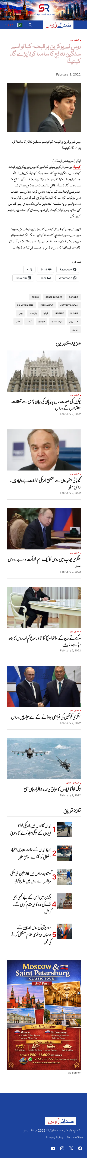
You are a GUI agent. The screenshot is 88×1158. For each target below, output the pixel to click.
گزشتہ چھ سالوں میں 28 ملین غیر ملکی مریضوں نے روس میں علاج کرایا (30, 877)
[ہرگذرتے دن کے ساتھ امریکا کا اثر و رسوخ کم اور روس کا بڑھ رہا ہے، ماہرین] (44, 607)
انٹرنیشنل (76, 783)
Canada (73, 297)
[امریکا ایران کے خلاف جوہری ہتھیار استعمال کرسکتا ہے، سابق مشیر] (64, 853)
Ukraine (59, 313)
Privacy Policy (54, 1137)
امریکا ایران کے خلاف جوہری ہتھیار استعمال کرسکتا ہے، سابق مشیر (31, 853)
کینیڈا (77, 167)
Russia (74, 313)
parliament (47, 305)
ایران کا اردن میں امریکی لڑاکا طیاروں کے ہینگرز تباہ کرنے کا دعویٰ (30, 829)
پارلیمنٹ (33, 313)
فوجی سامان (56, 321)
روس (71, 40)
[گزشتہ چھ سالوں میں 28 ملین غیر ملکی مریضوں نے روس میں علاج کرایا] (64, 877)
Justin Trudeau (69, 305)
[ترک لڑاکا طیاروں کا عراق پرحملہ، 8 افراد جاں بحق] (44, 759)
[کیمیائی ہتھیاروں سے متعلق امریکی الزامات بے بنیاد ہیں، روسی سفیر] (44, 450)
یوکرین (75, 329)
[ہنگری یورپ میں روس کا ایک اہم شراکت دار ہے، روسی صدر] (44, 528)
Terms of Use (75, 1137)
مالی (18, 321)
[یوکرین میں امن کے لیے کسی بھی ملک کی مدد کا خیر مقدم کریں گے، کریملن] (64, 901)
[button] (76, 24)
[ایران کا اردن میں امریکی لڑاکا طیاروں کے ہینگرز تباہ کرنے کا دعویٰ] (64, 829)
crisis (35, 297)
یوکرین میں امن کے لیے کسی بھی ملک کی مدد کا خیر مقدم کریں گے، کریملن (32, 904)
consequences (53, 297)
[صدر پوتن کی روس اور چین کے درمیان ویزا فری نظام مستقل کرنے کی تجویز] (64, 931)
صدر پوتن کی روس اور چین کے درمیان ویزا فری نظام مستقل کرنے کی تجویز (30, 935)
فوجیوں (41, 321)
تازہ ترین (76, 40)
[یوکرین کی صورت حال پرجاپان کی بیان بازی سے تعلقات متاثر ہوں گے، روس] (44, 371)
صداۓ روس (73, 321)
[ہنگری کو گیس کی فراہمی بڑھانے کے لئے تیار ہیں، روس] (44, 686)
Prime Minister (25, 305)
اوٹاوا (46, 313)
